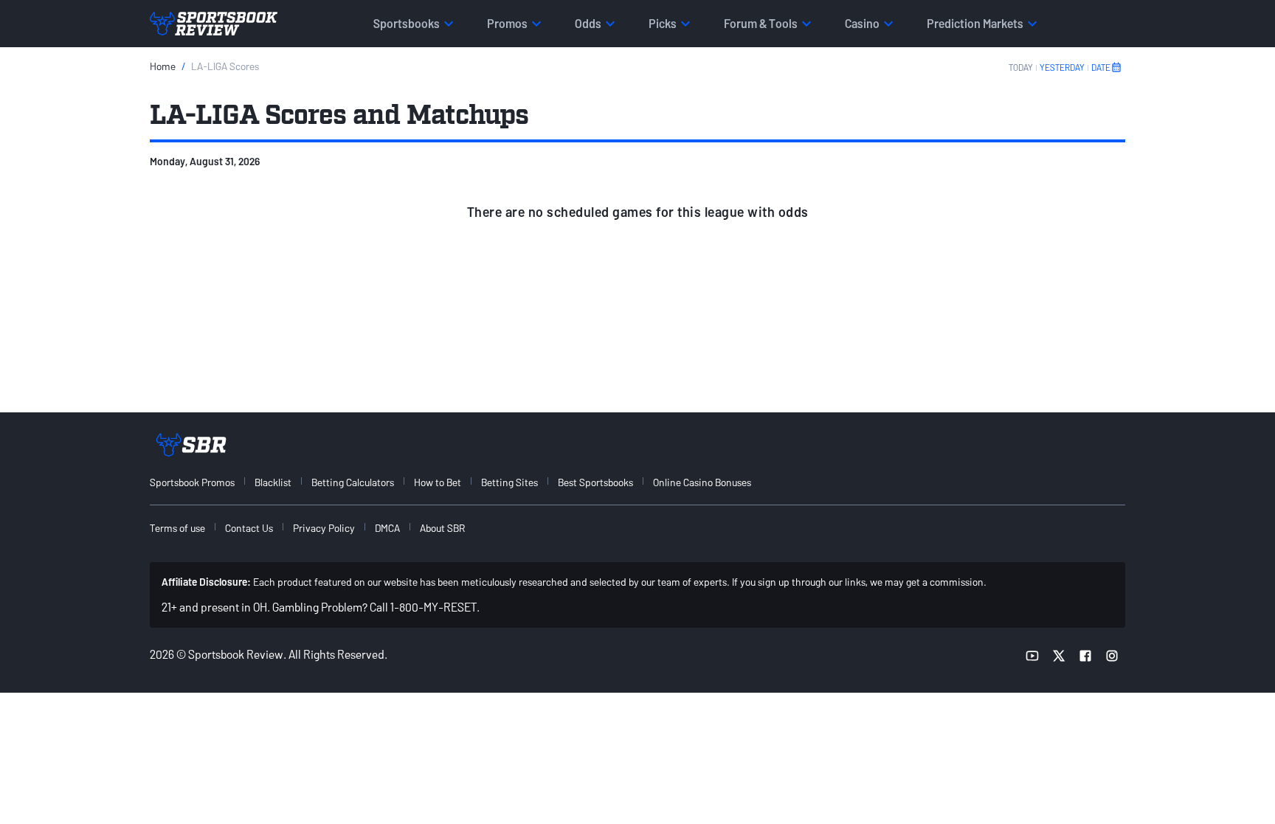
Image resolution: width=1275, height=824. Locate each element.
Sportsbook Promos (192, 482)
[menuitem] (201, 482)
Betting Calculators (352, 482)
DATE (1100, 67)
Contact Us (249, 528)
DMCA (387, 528)
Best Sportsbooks (595, 482)
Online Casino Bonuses (702, 482)
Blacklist (273, 482)
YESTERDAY (1062, 67)
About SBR (442, 528)
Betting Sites (509, 482)
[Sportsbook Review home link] (191, 445)
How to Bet (437, 482)
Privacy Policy (324, 528)
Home (163, 66)
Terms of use (177, 528)
